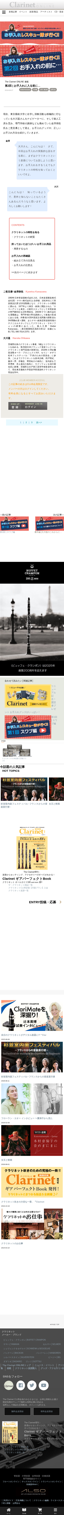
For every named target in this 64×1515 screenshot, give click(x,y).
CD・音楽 (59, 12)
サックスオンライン (30, 1481)
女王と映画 (54, 804)
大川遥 (35, 89)
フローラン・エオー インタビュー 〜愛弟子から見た (27, 1118)
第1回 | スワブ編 (54, 720)
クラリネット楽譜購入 (26, 1368)
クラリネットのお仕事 (12, 1243)
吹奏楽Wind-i (31, 1484)
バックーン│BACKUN (13, 1353)
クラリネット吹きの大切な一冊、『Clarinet (22, 1201)
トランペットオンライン (51, 1481)
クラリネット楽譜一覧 (18, 890)
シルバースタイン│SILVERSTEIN (18, 1357)
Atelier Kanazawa (25, 89)
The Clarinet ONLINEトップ (16, 1365)
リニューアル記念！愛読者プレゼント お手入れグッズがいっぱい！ (30, 699)
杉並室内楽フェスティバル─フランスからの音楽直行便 (28, 1076)
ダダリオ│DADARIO (12, 1361)
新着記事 (13, 12)
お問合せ (16, 1503)
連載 (9, 1368)
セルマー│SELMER (52, 1344)
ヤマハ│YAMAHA (11, 1344)
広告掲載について (23, 1500)
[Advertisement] (32, 476)
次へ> (39, 422)
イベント (23, 12)
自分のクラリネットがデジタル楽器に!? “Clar (23, 1035)
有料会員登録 (47, 1411)
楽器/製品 (33, 12)
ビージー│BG (54, 1357)
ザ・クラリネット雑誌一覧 (20, 885)
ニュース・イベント (44, 1365)
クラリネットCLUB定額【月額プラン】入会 (28, 888)
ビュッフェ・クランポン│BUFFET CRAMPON (24, 1340)
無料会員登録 (17, 1411)
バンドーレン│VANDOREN (48, 1353)
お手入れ (53, 89)
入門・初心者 (44, 89)
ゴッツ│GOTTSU (33, 1361)
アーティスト (46, 12)
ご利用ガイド (8, 1500)
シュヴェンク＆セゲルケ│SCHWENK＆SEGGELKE (26, 1348)
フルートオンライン (11, 1481)
